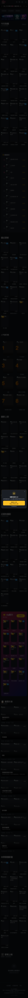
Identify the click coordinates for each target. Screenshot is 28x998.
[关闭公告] (25, 492)
